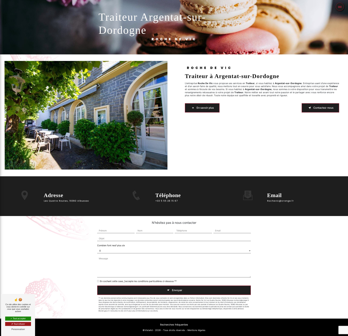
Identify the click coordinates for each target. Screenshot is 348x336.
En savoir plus (205, 107)
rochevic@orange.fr (280, 200)
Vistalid (149, 330)
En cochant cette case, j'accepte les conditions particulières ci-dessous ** (138, 281)
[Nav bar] (340, 7)
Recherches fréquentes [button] (174, 324)
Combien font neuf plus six (111, 245)
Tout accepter (19, 318)
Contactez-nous (323, 107)
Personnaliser (18, 329)
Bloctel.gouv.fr (104, 311)
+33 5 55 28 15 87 (166, 200)
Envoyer (177, 290)
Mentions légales (196, 330)
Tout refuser (19, 324)
